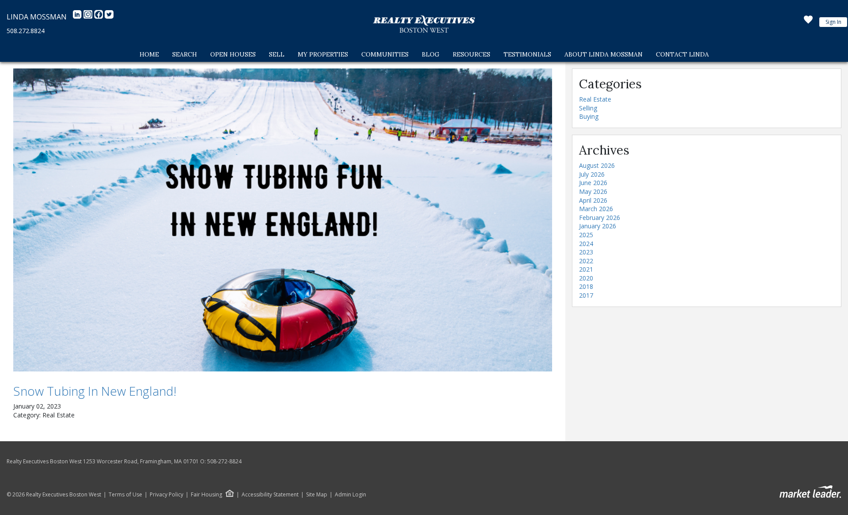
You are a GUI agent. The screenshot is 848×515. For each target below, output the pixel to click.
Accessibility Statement (270, 494)
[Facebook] (99, 17)
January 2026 (597, 226)
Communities (385, 54)
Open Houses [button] (233, 54)
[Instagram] (88, 17)
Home (149, 54)
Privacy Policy (166, 494)
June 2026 (593, 182)
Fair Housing (206, 494)
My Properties (323, 54)
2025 (586, 235)
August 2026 (597, 165)
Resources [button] (471, 54)
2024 (586, 243)
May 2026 (593, 191)
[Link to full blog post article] (282, 219)
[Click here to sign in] (808, 22)
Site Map (316, 494)
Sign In (833, 22)
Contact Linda (682, 54)
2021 (586, 269)
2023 (586, 252)
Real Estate (595, 99)
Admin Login (350, 494)
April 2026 (593, 200)
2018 (586, 286)
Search (184, 54)
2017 (586, 295)
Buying (588, 116)
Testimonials (527, 54)
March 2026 (596, 208)
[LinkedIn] (78, 17)
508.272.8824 (26, 31)
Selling (588, 108)
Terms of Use (125, 494)
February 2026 (599, 217)
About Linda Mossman (603, 54)
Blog (430, 54)
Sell (276, 54)
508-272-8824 (224, 461)
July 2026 (592, 174)
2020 (586, 278)
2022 (586, 261)
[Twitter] (109, 17)
